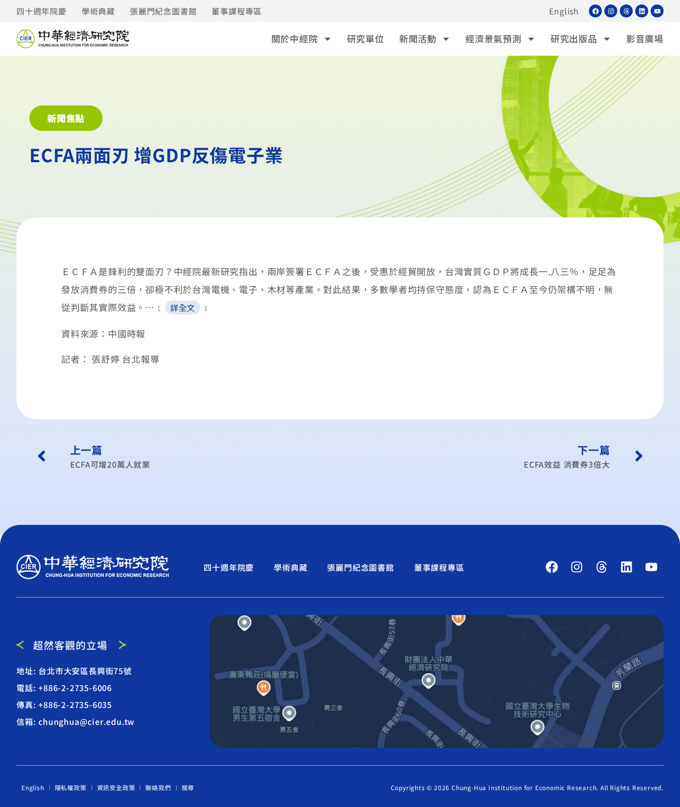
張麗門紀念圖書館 (163, 11)
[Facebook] (595, 10)
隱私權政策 (71, 787)
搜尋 (188, 787)
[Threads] (626, 10)
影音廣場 (645, 38)
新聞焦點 (66, 117)
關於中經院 (294, 38)
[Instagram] (610, 10)
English (564, 11)
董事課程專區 (237, 11)
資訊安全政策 (116, 787)
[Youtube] (657, 10)
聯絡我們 (158, 787)
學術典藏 (98, 11)
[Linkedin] (641, 10)
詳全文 (182, 307)
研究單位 (365, 38)
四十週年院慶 (41, 11)
